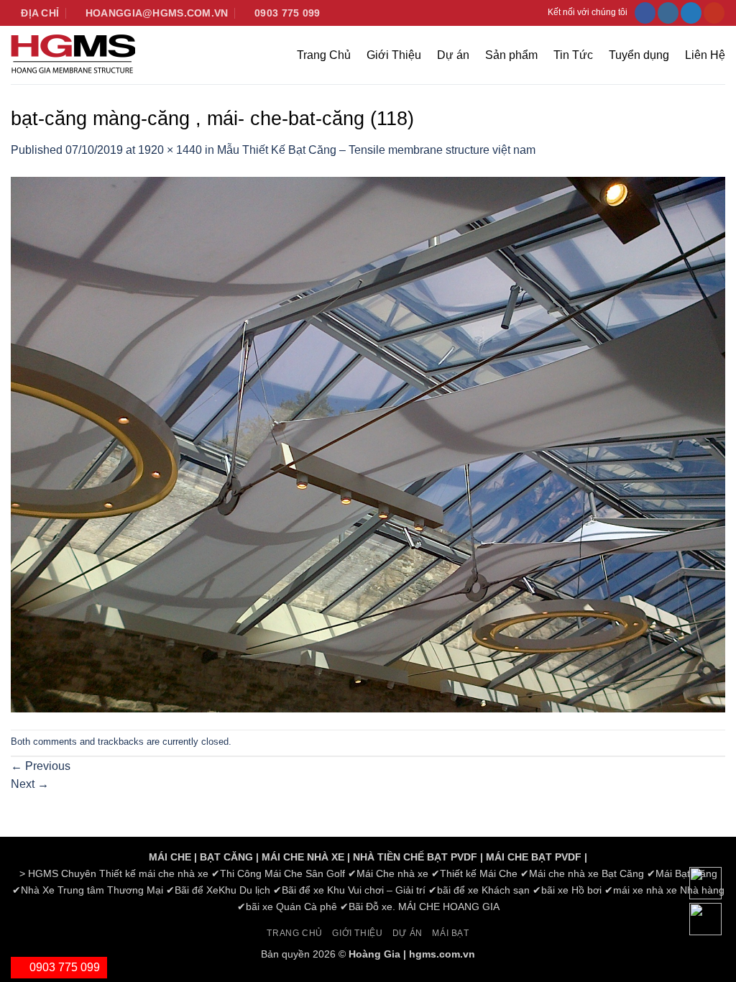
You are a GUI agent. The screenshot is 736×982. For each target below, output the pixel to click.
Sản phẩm (511, 55)
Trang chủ (295, 933)
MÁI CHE (170, 857)
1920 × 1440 (170, 150)
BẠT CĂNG (226, 857)
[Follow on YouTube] (714, 13)
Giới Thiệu (394, 55)
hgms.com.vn (442, 954)
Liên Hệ (705, 55)
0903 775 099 (63, 967)
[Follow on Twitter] (691, 13)
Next (30, 784)
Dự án (453, 55)
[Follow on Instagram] (668, 13)
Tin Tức (573, 55)
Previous (40, 766)
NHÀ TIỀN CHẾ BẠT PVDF (415, 857)
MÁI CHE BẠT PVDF (533, 857)
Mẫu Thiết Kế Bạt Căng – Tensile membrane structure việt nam (376, 150)
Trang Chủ (324, 55)
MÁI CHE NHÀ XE (303, 857)
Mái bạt (450, 933)
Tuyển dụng (639, 55)
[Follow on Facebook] (645, 13)
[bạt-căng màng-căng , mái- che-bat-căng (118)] (368, 444)
